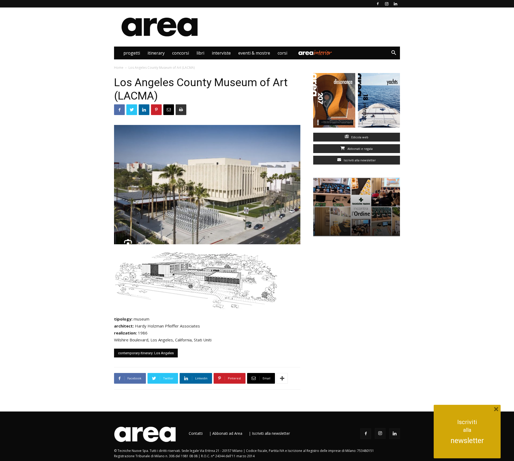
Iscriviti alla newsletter (359, 160)
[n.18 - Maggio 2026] (379, 101)
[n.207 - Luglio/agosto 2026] (334, 101)
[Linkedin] (395, 3)
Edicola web (359, 137)
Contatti (196, 433)
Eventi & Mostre (254, 53)
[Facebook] (378, 3)
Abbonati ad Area (227, 433)
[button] (393, 53)
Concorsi (180, 53)
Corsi (282, 53)
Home (118, 67)
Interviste (221, 53)
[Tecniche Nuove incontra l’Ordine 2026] (356, 206)
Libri (200, 53)
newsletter (467, 440)
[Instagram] (387, 3)
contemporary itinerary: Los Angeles (146, 353)
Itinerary (156, 53)
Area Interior (315, 53)
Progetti (131, 53)
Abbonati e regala (360, 149)
